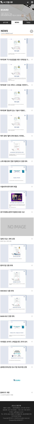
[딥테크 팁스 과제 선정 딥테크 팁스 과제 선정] (17, 227)
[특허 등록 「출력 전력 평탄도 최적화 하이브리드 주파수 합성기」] (17, 124)
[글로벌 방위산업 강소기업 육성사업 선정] (17, 355)
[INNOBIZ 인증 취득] (17, 279)
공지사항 (5, 22)
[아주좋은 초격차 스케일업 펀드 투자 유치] (17, 329)
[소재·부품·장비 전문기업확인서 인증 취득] (17, 149)
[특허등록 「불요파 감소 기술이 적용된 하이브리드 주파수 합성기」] (17, 98)
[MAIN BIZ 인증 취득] (17, 304)
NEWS (17, 22)
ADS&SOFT (20, 420)
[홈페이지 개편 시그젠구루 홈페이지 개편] (17, 380)
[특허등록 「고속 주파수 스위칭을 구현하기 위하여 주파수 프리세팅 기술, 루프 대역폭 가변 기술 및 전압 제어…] (17, 73)
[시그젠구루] (6, 2)
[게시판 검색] (31, 31)
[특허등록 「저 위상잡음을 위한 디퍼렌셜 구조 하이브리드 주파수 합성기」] (17, 47)
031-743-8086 (12, 410)
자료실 (28, 22)
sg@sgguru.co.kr (18, 412)
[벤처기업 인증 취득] (17, 253)
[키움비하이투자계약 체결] (17, 174)
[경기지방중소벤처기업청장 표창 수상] (17, 200)
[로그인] (27, 2)
